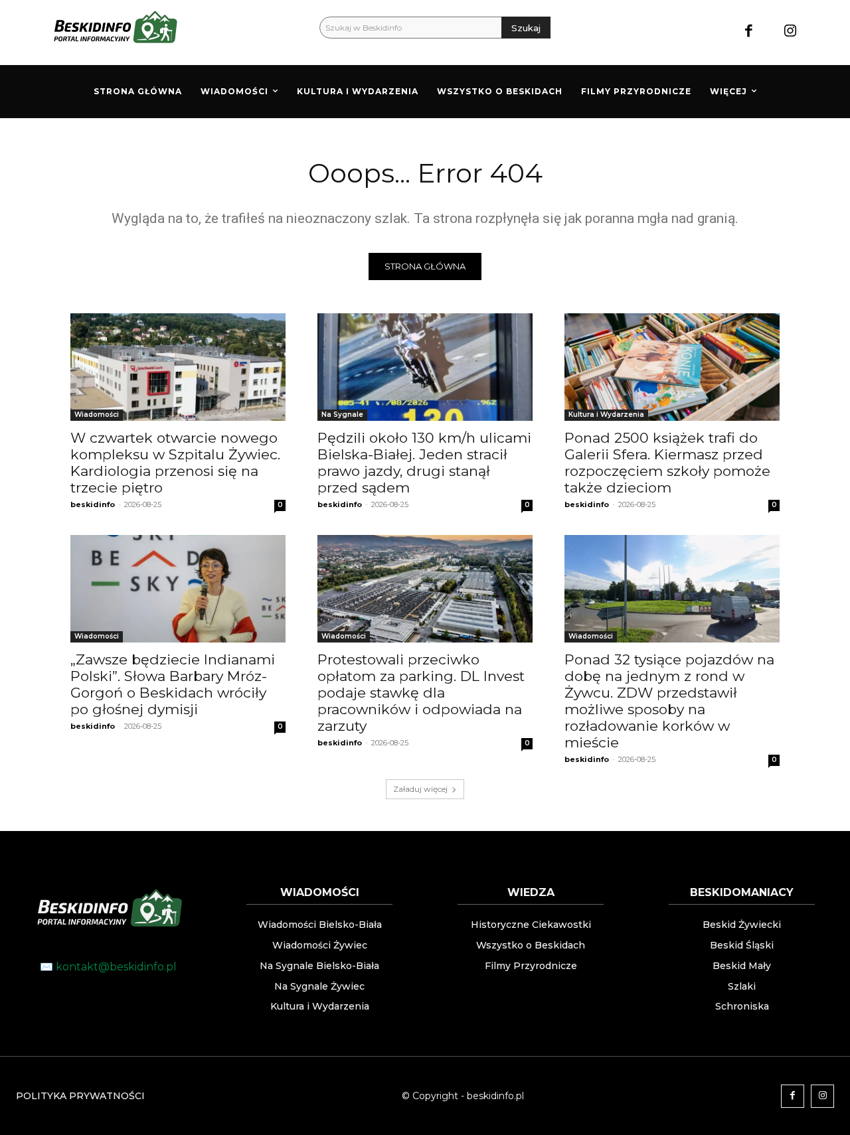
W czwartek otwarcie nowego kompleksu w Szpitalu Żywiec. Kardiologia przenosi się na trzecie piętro (175, 462)
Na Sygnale (342, 414)
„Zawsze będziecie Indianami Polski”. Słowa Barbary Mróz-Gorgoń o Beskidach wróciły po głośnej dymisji (172, 684)
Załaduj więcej (420, 789)
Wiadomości (96, 414)
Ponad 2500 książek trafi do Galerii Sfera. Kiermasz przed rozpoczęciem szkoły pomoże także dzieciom (667, 462)
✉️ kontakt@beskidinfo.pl (108, 966)
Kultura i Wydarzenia (606, 414)
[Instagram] (790, 32)
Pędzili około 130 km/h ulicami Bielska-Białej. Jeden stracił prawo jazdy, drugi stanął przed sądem (424, 462)
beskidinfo (92, 504)
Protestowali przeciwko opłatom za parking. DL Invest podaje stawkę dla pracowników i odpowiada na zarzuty (421, 692)
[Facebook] (748, 32)
